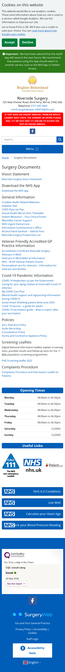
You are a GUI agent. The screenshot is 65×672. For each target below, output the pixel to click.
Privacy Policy (23, 629)
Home (5, 157)
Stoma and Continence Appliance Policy (24, 335)
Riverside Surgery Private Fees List (21, 235)
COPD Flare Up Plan (13, 209)
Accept (10, 42)
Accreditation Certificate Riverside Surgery (26, 251)
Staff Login (32, 639)
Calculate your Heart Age (43, 514)
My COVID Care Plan (13, 291)
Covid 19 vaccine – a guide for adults (22, 306)
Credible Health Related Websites (21, 202)
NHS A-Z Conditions (47, 491)
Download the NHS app (15, 190)
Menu (30, 149)
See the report (14, 583)
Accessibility (40, 629)
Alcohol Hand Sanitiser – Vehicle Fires (23, 231)
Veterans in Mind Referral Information (23, 258)
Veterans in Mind (11, 254)
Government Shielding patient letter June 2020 (28, 302)
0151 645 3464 (39, 105)
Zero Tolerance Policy (14, 325)
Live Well (54, 503)
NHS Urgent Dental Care (15, 224)
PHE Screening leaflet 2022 (17, 360)
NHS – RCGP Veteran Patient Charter (22, 261)
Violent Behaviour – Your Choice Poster (24, 216)
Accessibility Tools (35, 650)
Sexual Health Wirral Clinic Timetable (23, 213)
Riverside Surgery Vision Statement (22, 179)
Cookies (32, 633)
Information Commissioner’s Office (22, 227)
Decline (27, 42)
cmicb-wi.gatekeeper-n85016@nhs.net (32, 109)
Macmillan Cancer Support (17, 220)
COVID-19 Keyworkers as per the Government (28, 280)
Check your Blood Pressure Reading (36, 525)
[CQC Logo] (14, 557)
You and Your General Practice (32, 623)
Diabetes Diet (9, 206)
